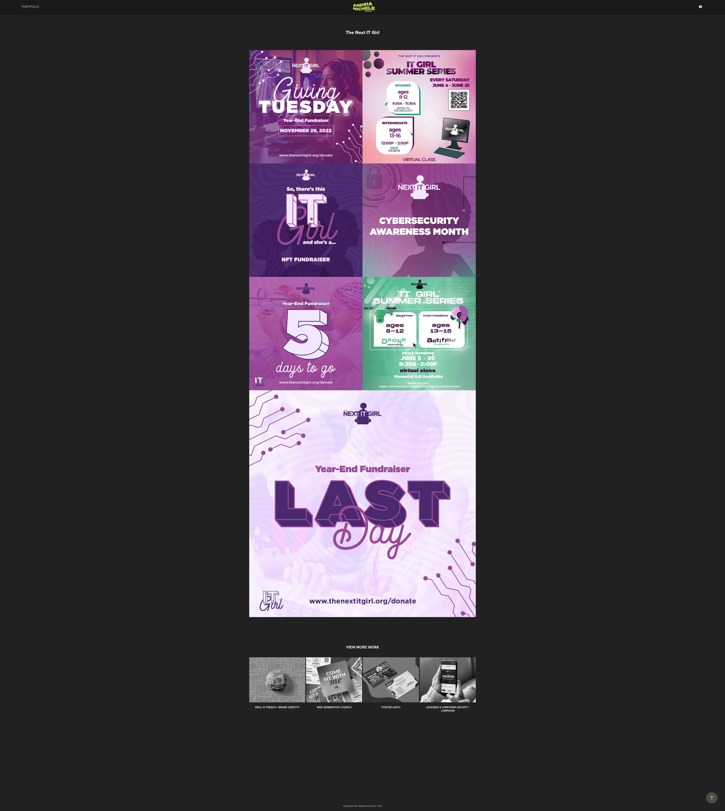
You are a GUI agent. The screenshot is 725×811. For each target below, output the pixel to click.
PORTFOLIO (30, 6)
